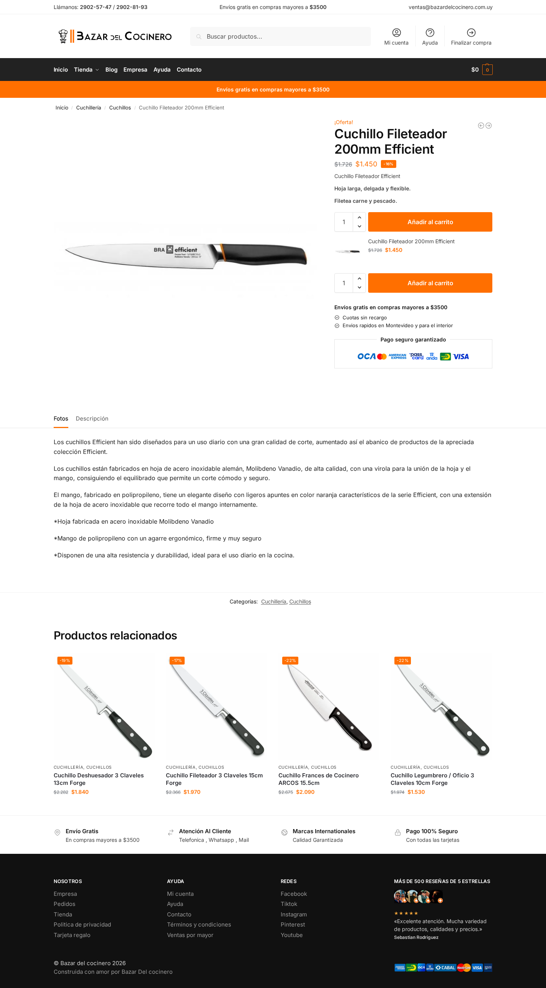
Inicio (62, 108)
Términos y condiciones (199, 924)
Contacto (179, 914)
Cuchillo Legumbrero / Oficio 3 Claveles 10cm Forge (432, 779)
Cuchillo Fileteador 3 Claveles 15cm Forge (214, 779)
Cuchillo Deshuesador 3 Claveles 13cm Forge (99, 779)
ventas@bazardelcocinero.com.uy (451, 7)
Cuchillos (120, 108)
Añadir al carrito (430, 222)
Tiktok (289, 903)
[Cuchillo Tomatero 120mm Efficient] (481, 125)
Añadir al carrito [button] (104, 807)
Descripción (92, 418)
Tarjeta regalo (72, 935)
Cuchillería (88, 108)
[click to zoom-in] (185, 256)
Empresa (65, 893)
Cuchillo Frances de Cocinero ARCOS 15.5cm (318, 779)
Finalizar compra (471, 42)
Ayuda (430, 42)
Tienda (63, 914)
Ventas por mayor (190, 935)
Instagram (294, 914)
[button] (482, 69)
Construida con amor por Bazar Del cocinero (113, 971)
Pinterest (293, 924)
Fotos (61, 418)
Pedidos (64, 903)
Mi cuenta (396, 42)
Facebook (294, 893)
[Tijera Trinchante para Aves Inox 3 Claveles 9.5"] (488, 125)
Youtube (292, 935)
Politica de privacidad (82, 924)
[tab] (63, 418)
